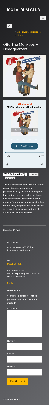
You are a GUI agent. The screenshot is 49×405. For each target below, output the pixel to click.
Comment (13, 308)
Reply (10, 283)
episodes (36, 31)
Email (10, 353)
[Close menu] (9, 26)
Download (33, 174)
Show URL (10, 178)
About (20, 31)
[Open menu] (43, 18)
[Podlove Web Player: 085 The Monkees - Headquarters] (24, 134)
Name (11, 340)
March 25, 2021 (14, 263)
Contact (28, 31)
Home (20, 35)
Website (11, 366)
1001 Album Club (23, 9)
